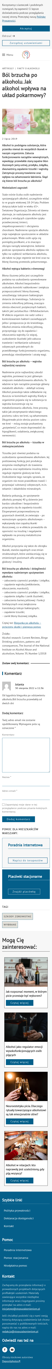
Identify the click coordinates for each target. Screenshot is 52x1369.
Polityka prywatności (17, 1210)
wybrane (10, 924)
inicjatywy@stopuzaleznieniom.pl (21, 1308)
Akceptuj (26, 28)
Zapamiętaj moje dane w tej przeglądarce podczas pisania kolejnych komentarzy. (24, 808)
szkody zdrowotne (17, 916)
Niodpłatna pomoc (15, 1265)
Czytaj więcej (20, 1002)
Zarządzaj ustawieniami (26, 43)
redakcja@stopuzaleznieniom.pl (20, 1331)
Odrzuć (7, 36)
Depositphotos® (11, 1361)
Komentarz (8, 734)
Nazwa (6, 777)
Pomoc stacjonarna (16, 1258)
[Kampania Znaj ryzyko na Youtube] (12, 1349)
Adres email (9, 790)
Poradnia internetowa (17, 1250)
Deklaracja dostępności (19, 1218)
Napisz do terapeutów (28, 860)
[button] (7, 55)
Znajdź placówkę (24, 891)
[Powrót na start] (26, 55)
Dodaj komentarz (18, 819)
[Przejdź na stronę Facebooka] (4, 1349)
